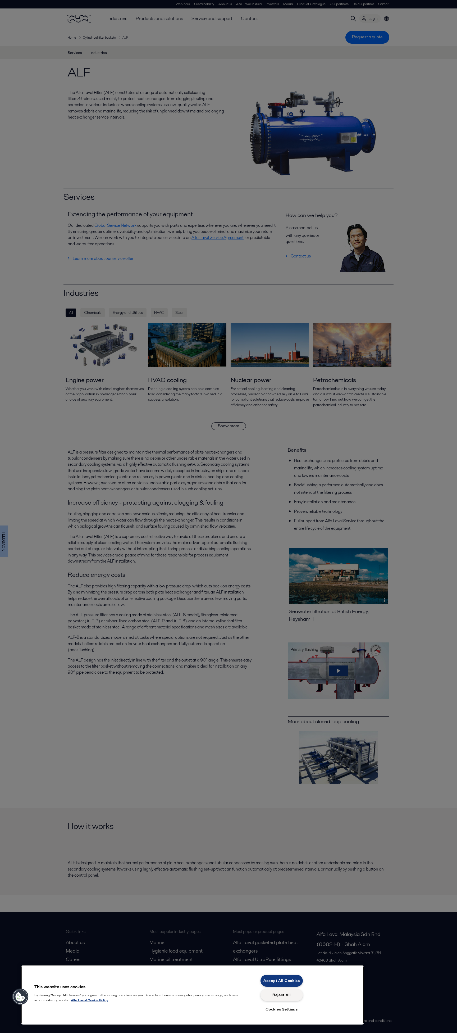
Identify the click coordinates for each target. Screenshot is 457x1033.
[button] (20, 996)
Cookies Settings (282, 1009)
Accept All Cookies (281, 980)
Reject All (281, 995)
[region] (192, 995)
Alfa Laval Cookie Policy (89, 1000)
